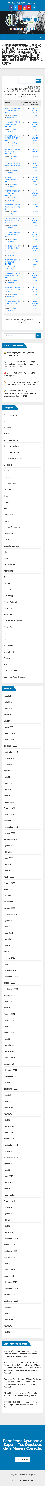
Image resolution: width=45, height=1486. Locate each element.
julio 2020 (8, 1002)
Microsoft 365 (9, 565)
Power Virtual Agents (13, 621)
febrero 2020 (9, 1014)
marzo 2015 (9, 1232)
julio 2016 (8, 1170)
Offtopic (7, 577)
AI (5, 421)
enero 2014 (9, 1276)
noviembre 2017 (11, 1076)
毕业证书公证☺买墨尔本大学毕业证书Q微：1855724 (12, 124)
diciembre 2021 (10, 896)
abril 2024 (8, 721)
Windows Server (11, 671)
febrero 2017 (9, 1133)
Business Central (11, 440)
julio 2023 (8, 777)
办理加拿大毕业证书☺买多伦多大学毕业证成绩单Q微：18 (12, 166)
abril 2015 (8, 1226)
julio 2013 (8, 1313)
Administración (10, 415)
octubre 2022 (9, 833)
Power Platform (10, 615)
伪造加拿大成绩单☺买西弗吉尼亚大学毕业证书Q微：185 (12, 303)
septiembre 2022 (11, 839)
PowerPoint (9, 627)
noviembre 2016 (11, 1145)
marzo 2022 (9, 877)
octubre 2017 (9, 1083)
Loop (6, 558)
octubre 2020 (9, 983)
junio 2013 (8, 1320)
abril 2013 (8, 1332)
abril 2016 (8, 1189)
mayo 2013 (9, 1326)
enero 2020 (9, 1020)
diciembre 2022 (10, 821)
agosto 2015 (9, 1214)
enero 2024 (9, 740)
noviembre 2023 (11, 752)
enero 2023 (9, 814)
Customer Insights (11, 446)
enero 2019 (9, 1033)
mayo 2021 (9, 939)
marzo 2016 (9, 1195)
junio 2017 (8, 1108)
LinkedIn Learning (11, 546)
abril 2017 (8, 1120)
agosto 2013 (9, 1307)
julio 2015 (8, 1220)
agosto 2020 (9, 995)
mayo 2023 (9, 790)
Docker (7, 477)
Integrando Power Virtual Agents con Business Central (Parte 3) (22, 1404)
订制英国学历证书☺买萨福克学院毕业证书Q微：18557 (12, 138)
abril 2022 (8, 871)
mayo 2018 (9, 1045)
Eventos (7, 490)
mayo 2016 (9, 1182)
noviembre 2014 (11, 1239)
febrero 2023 (9, 808)
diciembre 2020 (10, 970)
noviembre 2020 (11, 977)
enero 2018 (9, 1064)
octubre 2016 (9, 1151)
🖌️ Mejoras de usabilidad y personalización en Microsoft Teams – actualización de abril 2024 (20, 393)
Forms (6, 521)
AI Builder (8, 427)
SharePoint (9, 652)
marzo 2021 (9, 952)
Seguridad (8, 646)
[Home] (4, 37)
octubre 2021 (9, 908)
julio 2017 (8, 1101)
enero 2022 (9, 889)
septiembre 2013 (11, 1301)
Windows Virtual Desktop (14, 677)
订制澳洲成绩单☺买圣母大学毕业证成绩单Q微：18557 (12, 234)
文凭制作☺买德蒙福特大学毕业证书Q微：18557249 (12, 152)
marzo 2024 (9, 727)
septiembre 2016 (11, 1158)
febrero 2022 (9, 883)
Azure (6, 434)
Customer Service (11, 452)
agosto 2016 (9, 1164)
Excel (6, 496)
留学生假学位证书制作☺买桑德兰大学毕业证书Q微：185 (12, 207)
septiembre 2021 (11, 914)
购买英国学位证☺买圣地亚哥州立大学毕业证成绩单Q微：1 (12, 289)
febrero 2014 (9, 1270)
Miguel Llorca (10, 1393)
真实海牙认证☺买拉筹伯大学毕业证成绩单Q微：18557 (12, 110)
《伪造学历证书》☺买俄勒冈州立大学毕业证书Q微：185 (12, 221)
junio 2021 (8, 933)
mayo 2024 (9, 715)
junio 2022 (8, 858)
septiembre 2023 (11, 765)
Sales (6, 633)
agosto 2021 (9, 921)
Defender (8, 465)
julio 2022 (8, 852)
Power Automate (11, 602)
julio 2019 (8, 1027)
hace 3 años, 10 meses (35, 110)
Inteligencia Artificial (12, 533)
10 (36, 97)
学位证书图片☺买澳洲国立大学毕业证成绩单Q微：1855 (12, 248)
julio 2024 (8, 702)
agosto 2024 (9, 696)
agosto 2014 (9, 1257)
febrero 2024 (9, 733)
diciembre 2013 (10, 1282)
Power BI (8, 608)
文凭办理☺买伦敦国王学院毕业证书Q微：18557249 (12, 262)
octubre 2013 (9, 1295)
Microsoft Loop (10, 571)
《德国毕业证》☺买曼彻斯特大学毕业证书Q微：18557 (12, 276)
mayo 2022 (9, 864)
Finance (7, 509)
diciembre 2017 (10, 1070)
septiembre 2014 (11, 1251)
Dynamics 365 (10, 484)
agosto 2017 (9, 1095)
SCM (6, 640)
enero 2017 (9, 1139)
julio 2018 (8, 1039)
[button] (40, 37)
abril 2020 (8, 1008)
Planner (7, 590)
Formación (8, 515)
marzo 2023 (9, 802)
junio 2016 (8, 1176)
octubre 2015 (9, 1207)
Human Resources (12, 527)
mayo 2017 (9, 1114)
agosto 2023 (9, 771)
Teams (7, 658)
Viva (6, 664)
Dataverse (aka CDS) (13, 459)
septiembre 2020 (11, 989)
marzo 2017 (9, 1126)
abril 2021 (8, 945)
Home (6, 87)
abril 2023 (8, 796)
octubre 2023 (9, 758)
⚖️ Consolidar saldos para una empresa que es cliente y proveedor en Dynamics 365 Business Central (21, 364)
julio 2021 (8, 927)
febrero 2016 (9, 1201)
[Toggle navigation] (22, 37)
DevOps (7, 471)
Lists (6, 552)
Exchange (8, 502)
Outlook (7, 583)
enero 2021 (9, 964)
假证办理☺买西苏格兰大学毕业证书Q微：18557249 (12, 193)
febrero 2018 (9, 1058)
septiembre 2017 (11, 1089)
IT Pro (6, 540)
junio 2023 (8, 783)
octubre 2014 (9, 1245)
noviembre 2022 (11, 827)
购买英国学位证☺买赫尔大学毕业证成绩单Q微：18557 (12, 179)
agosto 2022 (9, 846)
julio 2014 (8, 1264)
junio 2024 (8, 708)
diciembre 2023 (10, 746)
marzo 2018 (9, 1051)
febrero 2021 (9, 958)
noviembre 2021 (11, 902)
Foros (11, 87)
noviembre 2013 (11, 1288)
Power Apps (10, 117)
